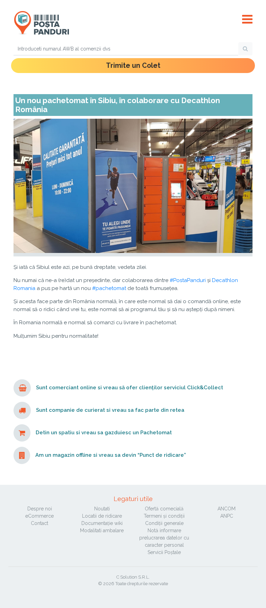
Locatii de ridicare (102, 516)
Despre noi (39, 508)
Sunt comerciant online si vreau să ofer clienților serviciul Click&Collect (129, 387)
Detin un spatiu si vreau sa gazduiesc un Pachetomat (104, 432)
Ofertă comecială (164, 508)
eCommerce (39, 516)
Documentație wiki (102, 523)
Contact (39, 523)
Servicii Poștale (164, 552)
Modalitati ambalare (102, 530)
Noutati (102, 508)
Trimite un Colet (133, 66)
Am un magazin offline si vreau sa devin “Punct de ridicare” (110, 455)
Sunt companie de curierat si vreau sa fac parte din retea (110, 410)
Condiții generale (164, 523)
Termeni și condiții (164, 516)
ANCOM (227, 508)
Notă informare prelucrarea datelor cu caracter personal (164, 538)
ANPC (226, 516)
